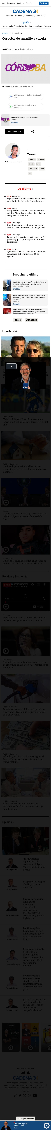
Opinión (29, 3)
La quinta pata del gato (33, 26)
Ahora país (16, 196)
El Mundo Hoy (19, 26)
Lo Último (9, 16)
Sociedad (15, 249)
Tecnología (16, 223)
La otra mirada (7, 26)
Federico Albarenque (14, 162)
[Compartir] (32, 132)
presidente (32, 169)
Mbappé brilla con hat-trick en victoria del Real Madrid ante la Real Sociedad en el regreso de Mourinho (26, 213)
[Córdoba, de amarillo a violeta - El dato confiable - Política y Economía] (5, 120)
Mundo (14, 208)
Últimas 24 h (31, 320)
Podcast (17, 320)
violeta (31, 164)
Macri (41, 169)
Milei (38, 164)
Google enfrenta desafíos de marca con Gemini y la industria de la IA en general (26, 226)
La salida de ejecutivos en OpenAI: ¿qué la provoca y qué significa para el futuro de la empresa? (26, 239)
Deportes (11, 3)
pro (29, 173)
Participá (43, 3)
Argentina (18, 16)
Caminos (20, 3)
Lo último (25, 188)
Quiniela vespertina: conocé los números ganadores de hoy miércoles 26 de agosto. (26, 253)
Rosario (39, 16)
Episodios (14, 122)
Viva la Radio (17, 264)
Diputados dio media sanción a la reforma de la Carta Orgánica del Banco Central (26, 199)
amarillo (41, 159)
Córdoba (29, 16)
